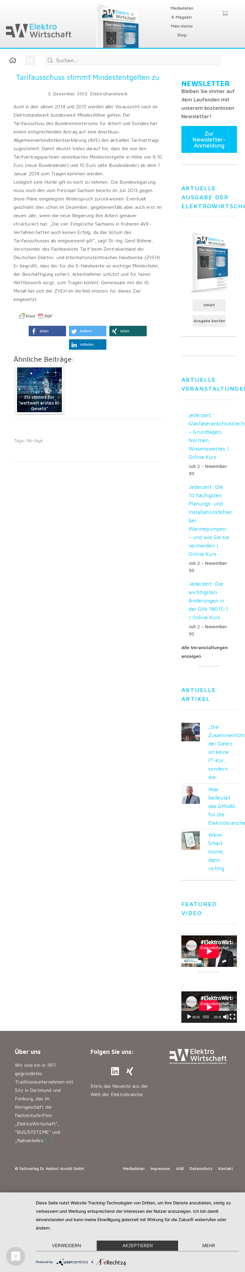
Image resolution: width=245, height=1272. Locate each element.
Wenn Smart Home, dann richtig (216, 851)
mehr (208, 1245)
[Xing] (129, 1071)
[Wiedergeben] (189, 1017)
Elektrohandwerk (109, 93)
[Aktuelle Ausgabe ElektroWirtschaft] (209, 262)
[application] (209, 1007)
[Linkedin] (115, 1071)
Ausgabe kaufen (209, 321)
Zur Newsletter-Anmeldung (209, 139)
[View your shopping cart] (224, 14)
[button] (30, 60)
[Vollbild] (232, 1017)
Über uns (28, 1051)
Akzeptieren (137, 1245)
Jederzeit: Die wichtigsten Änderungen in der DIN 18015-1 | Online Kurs (208, 600)
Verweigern (66, 1245)
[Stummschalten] (226, 1017)
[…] (48, 1140)
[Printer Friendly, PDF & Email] (35, 316)
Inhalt (209, 305)
